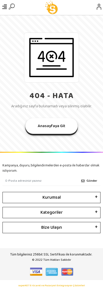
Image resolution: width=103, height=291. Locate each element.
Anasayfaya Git (51, 126)
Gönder (91, 180)
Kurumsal (51, 197)
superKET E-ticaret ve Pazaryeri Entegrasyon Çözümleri (51, 285)
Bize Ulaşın (51, 227)
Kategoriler (51, 212)
